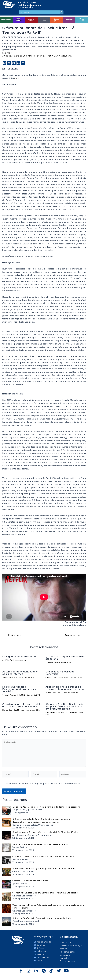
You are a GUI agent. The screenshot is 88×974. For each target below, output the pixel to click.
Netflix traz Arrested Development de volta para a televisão (19, 689)
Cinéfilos (6, 660)
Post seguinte (73, 635)
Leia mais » (7, 53)
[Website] (72, 775)
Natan (55, 56)
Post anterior (14, 635)
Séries (69, 56)
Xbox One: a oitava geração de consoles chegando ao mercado (64, 687)
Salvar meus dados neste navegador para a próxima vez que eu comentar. (43, 783)
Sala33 (48, 662)
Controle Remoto (9, 695)
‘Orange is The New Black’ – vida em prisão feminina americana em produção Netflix (64, 706)
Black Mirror (35, 56)
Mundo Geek (50, 693)
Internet (47, 56)
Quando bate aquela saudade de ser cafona (64, 657)
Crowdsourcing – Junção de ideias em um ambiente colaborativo (22, 705)
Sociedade (13, 677)
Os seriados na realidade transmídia (59, 672)
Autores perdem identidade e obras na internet (20, 672)
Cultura (48, 677)
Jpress (5, 677)
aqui (16, 78)
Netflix (62, 56)
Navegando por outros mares (19, 656)
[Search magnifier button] (61, 12)
